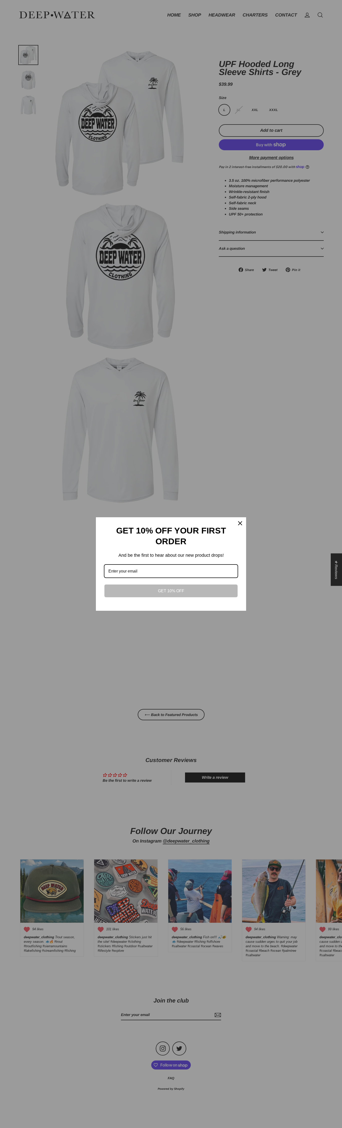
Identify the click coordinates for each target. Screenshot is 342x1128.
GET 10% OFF (171, 591)
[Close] (240, 523)
